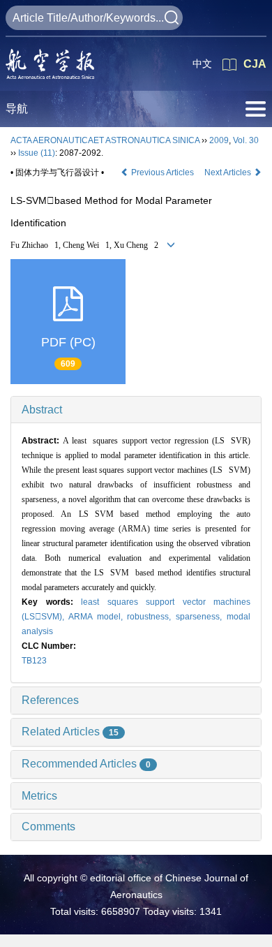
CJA (254, 64)
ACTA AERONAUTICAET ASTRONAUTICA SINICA (104, 140)
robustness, (151, 617)
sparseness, (201, 617)
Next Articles (228, 172)
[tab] (136, 410)
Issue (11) (36, 153)
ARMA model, (98, 617)
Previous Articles (162, 172)
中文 (202, 63)
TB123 (34, 661)
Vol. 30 (246, 140)
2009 (219, 140)
